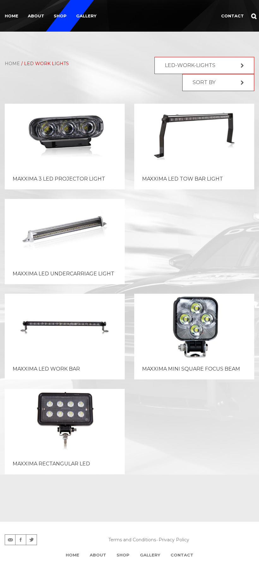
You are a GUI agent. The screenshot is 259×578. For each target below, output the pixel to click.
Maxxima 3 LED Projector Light (59, 179)
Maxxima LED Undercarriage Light (63, 274)
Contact (182, 554)
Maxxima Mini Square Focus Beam (191, 369)
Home (11, 15)
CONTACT (232, 15)
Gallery (86, 15)
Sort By (204, 82)
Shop (60, 15)
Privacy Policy (174, 540)
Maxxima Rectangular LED (51, 464)
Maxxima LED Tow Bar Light (182, 179)
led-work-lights (190, 65)
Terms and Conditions (132, 540)
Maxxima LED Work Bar (46, 369)
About (36, 15)
